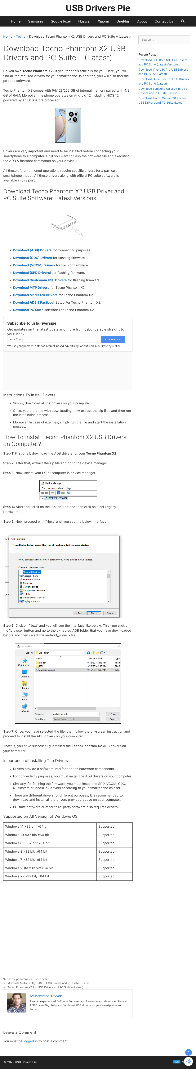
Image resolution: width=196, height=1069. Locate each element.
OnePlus (123, 21)
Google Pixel (61, 21)
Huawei (84, 21)
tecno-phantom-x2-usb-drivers (28, 979)
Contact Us (164, 21)
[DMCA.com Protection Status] (182, 1063)
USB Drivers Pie (98, 8)
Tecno (20, 36)
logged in (31, 1041)
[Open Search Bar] (183, 21)
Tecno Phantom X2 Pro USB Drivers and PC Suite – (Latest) (45, 987)
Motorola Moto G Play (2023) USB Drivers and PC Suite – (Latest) (49, 983)
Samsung (35, 21)
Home (15, 21)
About (142, 21)
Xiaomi (103, 21)
